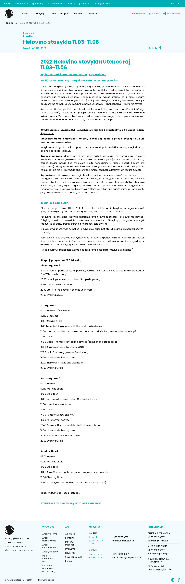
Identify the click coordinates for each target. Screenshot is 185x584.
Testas (53, 13)
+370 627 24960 (156, 565)
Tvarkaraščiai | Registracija (145, 13)
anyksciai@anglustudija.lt (160, 569)
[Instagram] (173, 580)
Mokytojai (41, 13)
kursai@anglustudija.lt (159, 553)
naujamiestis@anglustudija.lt (126, 557)
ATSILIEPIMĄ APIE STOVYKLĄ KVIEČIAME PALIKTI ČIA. (71, 503)
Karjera (7, 3)
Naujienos (65, 13)
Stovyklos (79, 13)
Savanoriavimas (73, 556)
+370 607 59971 (120, 537)
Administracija (54, 3)
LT (178, 3)
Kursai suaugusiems (49, 546)
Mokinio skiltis (173, 13)
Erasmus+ (92, 13)
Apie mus (70, 533)
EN (172, 3)
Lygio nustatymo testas (47, 558)
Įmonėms (84, 3)
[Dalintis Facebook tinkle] (160, 48)
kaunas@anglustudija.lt (123, 540)
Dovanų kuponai (69, 543)
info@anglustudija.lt (158, 540)
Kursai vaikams (49, 533)
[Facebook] (178, 580)
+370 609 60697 (120, 554)
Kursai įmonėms (50, 551)
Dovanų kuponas (101, 3)
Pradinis (9, 23)
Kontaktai (70, 3)
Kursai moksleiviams (49, 539)
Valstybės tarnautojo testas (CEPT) (48, 568)
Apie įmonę (37, 3)
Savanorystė (21, 3)
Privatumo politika (46, 580)
